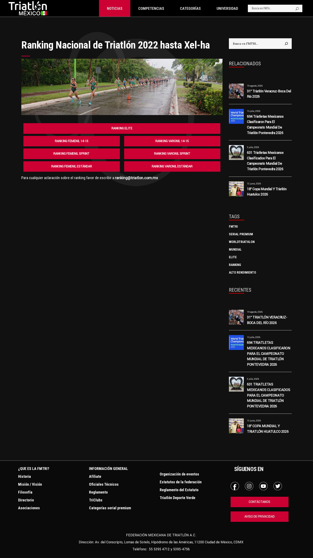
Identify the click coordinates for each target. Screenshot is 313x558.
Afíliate (95, 476)
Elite (233, 257)
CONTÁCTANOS (259, 502)
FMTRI (233, 226)
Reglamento (98, 492)
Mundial (235, 249)
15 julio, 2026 (253, 111)
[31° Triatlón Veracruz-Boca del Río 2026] (236, 91)
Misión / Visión (30, 484)
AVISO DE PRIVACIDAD (259, 516)
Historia (24, 476)
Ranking (235, 265)
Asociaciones (29, 508)
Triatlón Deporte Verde (177, 497)
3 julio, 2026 (253, 147)
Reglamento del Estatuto (179, 490)
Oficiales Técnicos (104, 484)
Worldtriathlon (242, 242)
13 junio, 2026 (254, 183)
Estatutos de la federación (181, 482)
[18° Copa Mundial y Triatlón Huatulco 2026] (236, 188)
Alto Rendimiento (242, 272)
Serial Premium (241, 234)
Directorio (26, 500)
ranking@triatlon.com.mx (136, 177)
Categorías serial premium (110, 508)
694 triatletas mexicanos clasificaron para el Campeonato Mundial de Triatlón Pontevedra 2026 (268, 353)
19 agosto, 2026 (255, 85)
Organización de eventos (179, 474)
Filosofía (25, 492)
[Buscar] (286, 43)
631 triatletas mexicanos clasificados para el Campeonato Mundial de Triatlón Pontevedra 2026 (268, 395)
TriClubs (95, 500)
